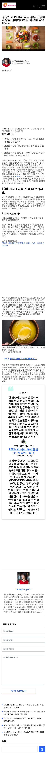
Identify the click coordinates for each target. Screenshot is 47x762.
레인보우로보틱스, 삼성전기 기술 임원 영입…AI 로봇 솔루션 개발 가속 (23, 706)
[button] (43, 6)
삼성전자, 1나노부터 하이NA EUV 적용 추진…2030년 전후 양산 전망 (23, 733)
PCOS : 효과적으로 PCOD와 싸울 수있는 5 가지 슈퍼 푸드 (23, 244)
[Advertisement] (23, 102)
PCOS (17, 176)
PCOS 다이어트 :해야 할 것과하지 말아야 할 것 (23, 451)
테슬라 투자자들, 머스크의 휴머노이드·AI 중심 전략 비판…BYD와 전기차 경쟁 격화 (24, 713)
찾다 (4, 741)
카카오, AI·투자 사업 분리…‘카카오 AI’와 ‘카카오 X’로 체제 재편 (22, 719)
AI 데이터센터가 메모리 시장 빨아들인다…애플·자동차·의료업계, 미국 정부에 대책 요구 (24, 726)
